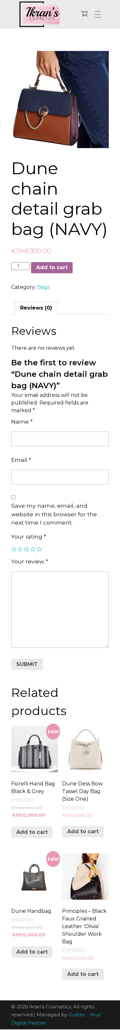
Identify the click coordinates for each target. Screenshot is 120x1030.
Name (22, 421)
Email (21, 459)
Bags (43, 287)
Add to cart (52, 267)
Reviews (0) (36, 308)
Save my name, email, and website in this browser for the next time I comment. (54, 514)
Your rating (28, 536)
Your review (29, 561)
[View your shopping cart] (84, 14)
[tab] (36, 308)
